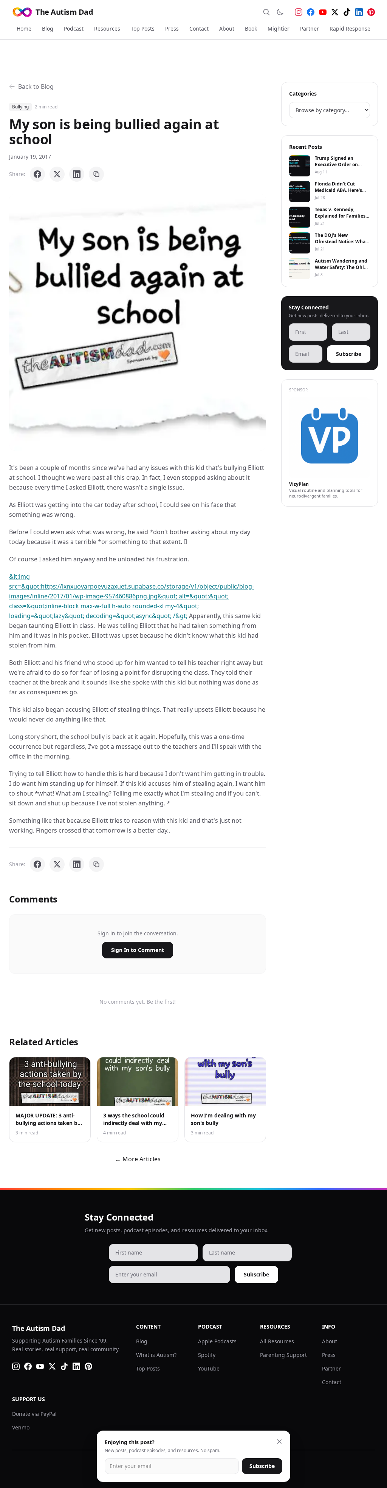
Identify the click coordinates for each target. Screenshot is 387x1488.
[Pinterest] (371, 12)
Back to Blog (36, 86)
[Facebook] (310, 12)
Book (251, 28)
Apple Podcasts (217, 1341)
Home (24, 28)
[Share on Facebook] (37, 174)
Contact (199, 28)
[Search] (266, 12)
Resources (107, 28)
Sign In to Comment (137, 949)
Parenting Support (283, 1354)
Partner (309, 28)
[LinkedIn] (359, 12)
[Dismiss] (279, 1441)
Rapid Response (350, 28)
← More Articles (138, 1159)
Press (172, 28)
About (226, 28)
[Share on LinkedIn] (76, 174)
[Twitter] (335, 12)
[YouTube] (323, 12)
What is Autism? (156, 1354)
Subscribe (348, 353)
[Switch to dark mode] (280, 12)
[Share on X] (57, 174)
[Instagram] (298, 12)
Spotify (206, 1354)
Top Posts (143, 28)
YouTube (209, 1368)
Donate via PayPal (34, 1413)
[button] (137, 322)
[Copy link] (96, 174)
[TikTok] (347, 12)
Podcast (74, 28)
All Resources (277, 1341)
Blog (47, 28)
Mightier (278, 28)
